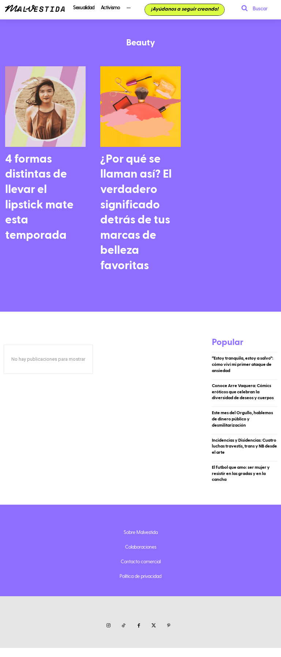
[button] (252, 8)
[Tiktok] (123, 625)
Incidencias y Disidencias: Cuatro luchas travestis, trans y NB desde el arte (244, 446)
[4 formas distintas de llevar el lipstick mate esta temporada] (45, 106)
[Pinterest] (169, 625)
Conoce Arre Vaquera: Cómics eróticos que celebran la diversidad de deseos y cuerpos (243, 391)
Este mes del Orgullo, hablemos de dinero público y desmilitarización (242, 419)
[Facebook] (138, 625)
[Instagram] (108, 625)
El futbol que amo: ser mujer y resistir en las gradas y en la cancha (241, 473)
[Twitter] (154, 625)
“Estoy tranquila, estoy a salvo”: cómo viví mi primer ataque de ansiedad (242, 364)
